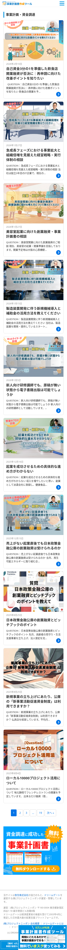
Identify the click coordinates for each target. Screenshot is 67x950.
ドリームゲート (52, 895)
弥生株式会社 (21, 895)
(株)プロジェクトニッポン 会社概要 (21, 923)
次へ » (50, 813)
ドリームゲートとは (53, 923)
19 (40, 813)
